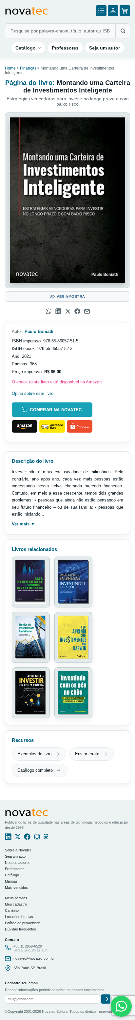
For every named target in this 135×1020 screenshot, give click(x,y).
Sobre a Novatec (18, 850)
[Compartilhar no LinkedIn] (58, 311)
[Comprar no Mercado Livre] (52, 426)
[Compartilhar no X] (67, 311)
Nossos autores (17, 863)
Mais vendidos (16, 887)
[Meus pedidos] (101, 10)
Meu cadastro (16, 904)
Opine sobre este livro (32, 393)
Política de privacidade (23, 923)
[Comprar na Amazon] (24, 426)
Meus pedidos (16, 898)
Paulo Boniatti (39, 331)
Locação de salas (19, 917)
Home (10, 68)
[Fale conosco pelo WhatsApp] (121, 1006)
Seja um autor (104, 48)
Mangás (11, 881)
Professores (65, 48)
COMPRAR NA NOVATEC (56, 409)
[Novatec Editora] (26, 11)
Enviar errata (87, 753)
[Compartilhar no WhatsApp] (48, 311)
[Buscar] (122, 31)
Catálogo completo (35, 770)
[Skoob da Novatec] (46, 838)
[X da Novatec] (18, 838)
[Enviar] (105, 999)
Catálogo (25, 48)
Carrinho (12, 910)
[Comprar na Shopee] (79, 426)
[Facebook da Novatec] (27, 838)
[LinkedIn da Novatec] (8, 838)
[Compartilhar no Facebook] (77, 311)
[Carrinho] (125, 10)
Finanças (28, 68)
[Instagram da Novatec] (37, 838)
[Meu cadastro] (113, 10)
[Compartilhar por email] (87, 311)
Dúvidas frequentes (20, 929)
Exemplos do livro (34, 753)
